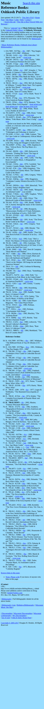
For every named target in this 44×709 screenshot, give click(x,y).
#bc (20, 74)
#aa (24, 117)
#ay (27, 390)
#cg (23, 428)
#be (19, 254)
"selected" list (15, 28)
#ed (23, 473)
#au (24, 130)
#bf (20, 198)
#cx (20, 55)
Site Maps (9, 20)
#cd (20, 239)
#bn (24, 413)
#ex (19, 318)
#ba (25, 554)
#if (21, 209)
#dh (23, 498)
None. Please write (13, 577)
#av (24, 469)
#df (20, 232)
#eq (21, 83)
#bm (20, 102)
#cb (23, 488)
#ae (24, 548)
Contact (28, 20)
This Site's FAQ (28, 18)
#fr (22, 175)
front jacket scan (36, 104)
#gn (22, 179)
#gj (23, 424)
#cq (20, 292)
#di (22, 134)
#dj (24, 505)
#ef (24, 520)
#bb (22, 420)
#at (23, 396)
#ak (16, 266)
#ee (22, 60)
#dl (22, 330)
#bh (20, 288)
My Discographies (19, 616)
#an (23, 385)
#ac (20, 567)
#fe (24, 51)
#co (20, 98)
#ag (27, 447)
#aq (23, 113)
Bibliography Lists (8, 605)
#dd (21, 64)
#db (20, 249)
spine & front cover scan (28, 106)
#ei (21, 224)
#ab (22, 228)
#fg (24, 511)
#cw (27, 347)
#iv (22, 402)
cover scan (27, 57)
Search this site (31, 3)
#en (21, 322)
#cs (23, 377)
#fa (21, 279)
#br (24, 560)
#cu (19, 260)
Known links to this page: (10, 573)
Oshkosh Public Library (14, 30)
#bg (23, 484)
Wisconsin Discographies (23, 613)
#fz (21, 158)
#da (20, 305)
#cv (25, 434)
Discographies (7, 613)
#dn (24, 364)
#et (24, 535)
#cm (20, 94)
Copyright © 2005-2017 (10, 623)
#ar (24, 530)
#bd (19, 271)
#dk (22, 141)
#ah (20, 284)
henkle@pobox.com (14, 593)
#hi (21, 190)
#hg (19, 168)
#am (29, 454)
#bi (26, 462)
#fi (20, 301)
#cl (21, 296)
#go (22, 185)
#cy (24, 439)
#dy (21, 151)
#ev (19, 309)
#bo (24, 145)
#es (22, 275)
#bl (21, 220)
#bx (21, 202)
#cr (21, 70)
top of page (6, 618)
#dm (21, 326)
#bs (24, 351)
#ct (22, 194)
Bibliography (36, 39)
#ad (26, 458)
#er (22, 381)
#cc (23, 492)
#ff (21, 109)
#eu (24, 543)
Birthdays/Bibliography (25, 605)
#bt (24, 358)
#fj (21, 243)
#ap (24, 524)
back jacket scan (12, 106)
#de (24, 370)
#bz (20, 79)
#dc (23, 407)
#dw (20, 313)
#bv (26, 341)
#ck (21, 89)
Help (22, 20)
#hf (22, 215)
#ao (23, 479)
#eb (21, 164)
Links (17, 20)
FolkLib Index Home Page (21, 618)
